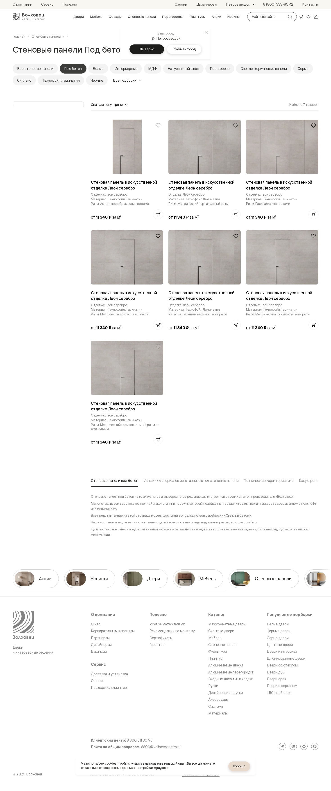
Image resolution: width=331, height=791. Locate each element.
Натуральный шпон (183, 68)
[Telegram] (293, 746)
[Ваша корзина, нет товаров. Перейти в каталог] (301, 16)
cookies (110, 763)
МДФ (152, 68)
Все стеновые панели (35, 68)
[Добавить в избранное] (158, 125)
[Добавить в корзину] (158, 214)
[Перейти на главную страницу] (28, 16)
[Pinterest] (314, 746)
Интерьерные (125, 68)
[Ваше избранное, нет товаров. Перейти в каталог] (308, 16)
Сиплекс (24, 80)
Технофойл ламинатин (61, 80)
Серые (303, 68)
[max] (304, 746)
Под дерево (220, 68)
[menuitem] (78, 16)
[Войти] (315, 16)
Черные (97, 80)
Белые (98, 68)
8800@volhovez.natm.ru (161, 747)
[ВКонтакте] (282, 746)
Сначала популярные (107, 104)
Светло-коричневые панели (263, 68)
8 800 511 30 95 (139, 740)
